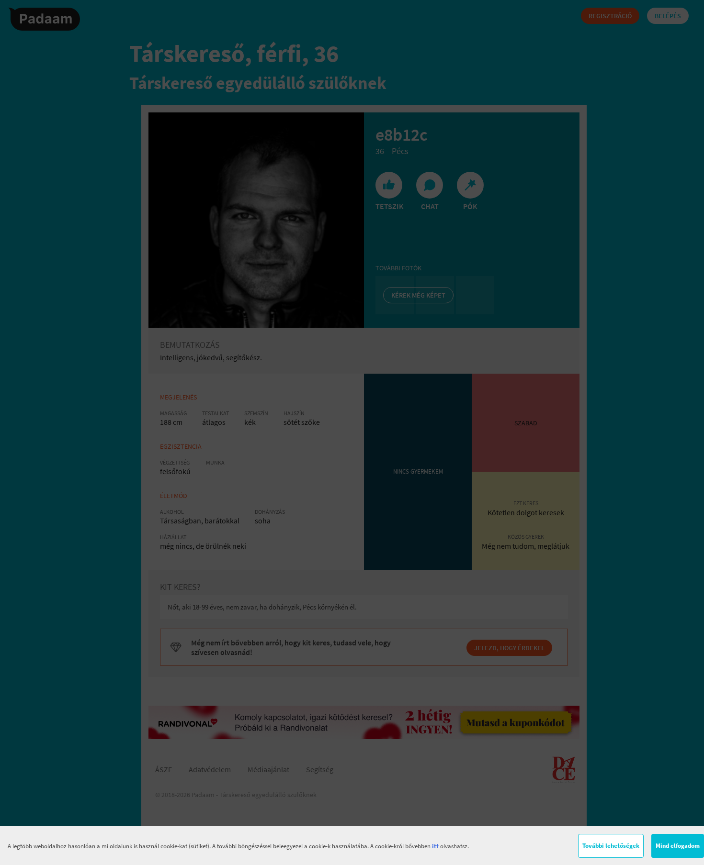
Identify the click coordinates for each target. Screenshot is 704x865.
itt (435, 846)
